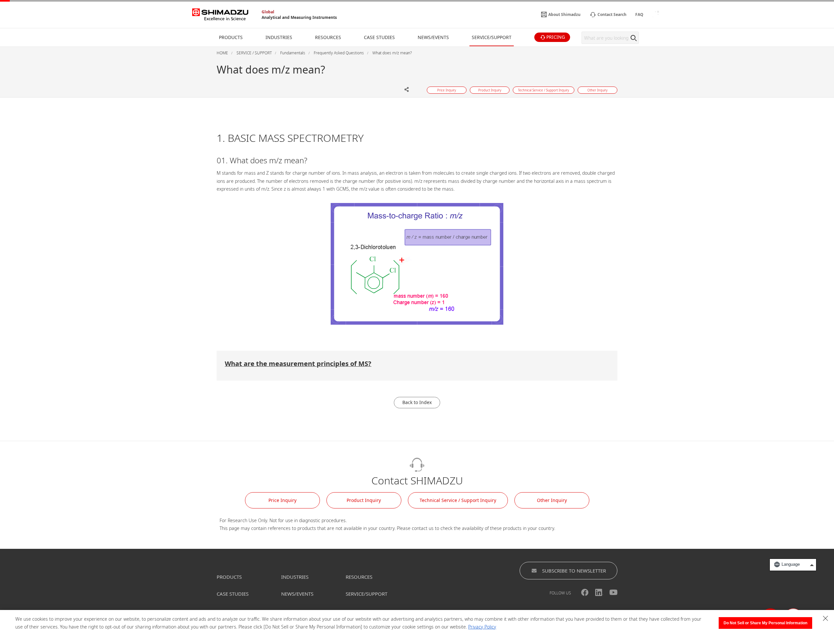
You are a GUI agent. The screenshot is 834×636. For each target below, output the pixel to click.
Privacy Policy (482, 627)
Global (268, 12)
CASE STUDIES (233, 593)
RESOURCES (359, 577)
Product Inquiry (364, 500)
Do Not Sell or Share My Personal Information (765, 623)
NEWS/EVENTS (297, 593)
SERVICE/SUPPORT (366, 593)
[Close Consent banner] (825, 618)
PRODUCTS (229, 577)
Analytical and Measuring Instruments (299, 17)
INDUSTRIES (295, 577)
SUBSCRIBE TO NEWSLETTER (574, 570)
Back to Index (417, 402)
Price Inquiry (282, 500)
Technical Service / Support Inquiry (458, 500)
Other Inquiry (552, 500)
